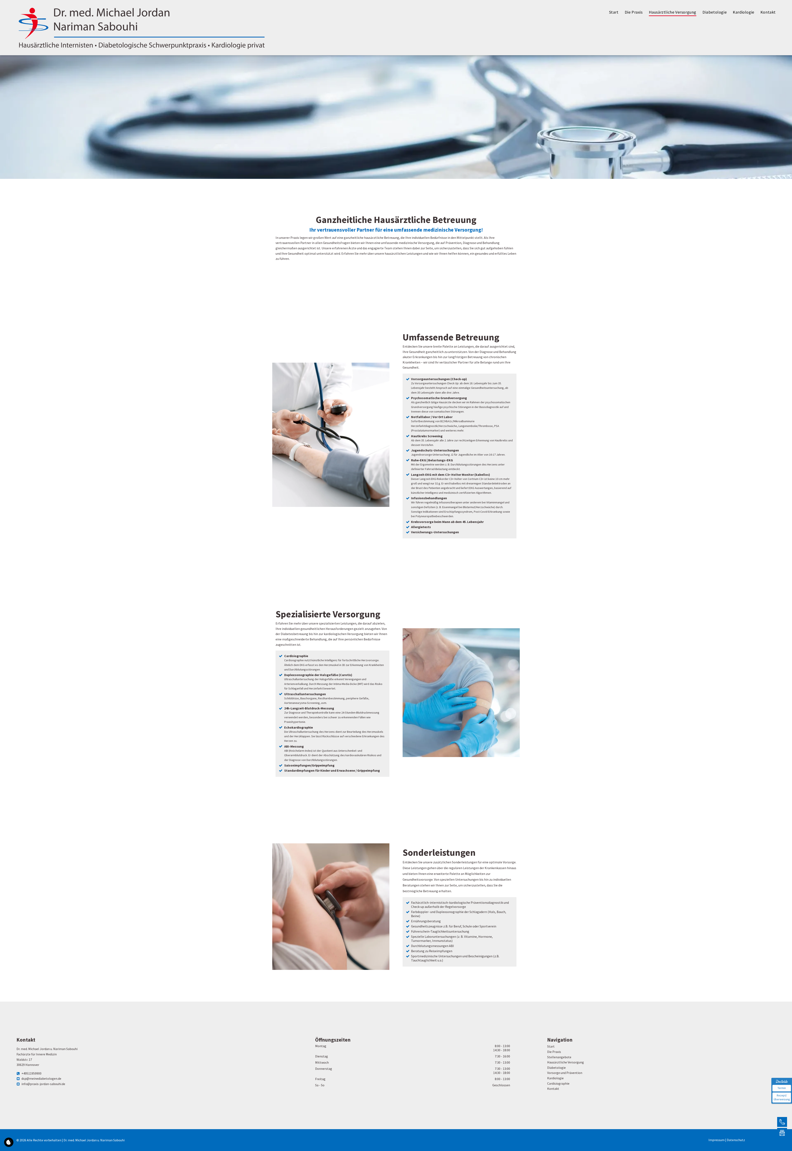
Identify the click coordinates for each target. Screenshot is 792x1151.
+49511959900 (31, 1073)
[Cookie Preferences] (8, 1142)
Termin (782, 1088)
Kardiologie (555, 1078)
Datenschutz (736, 1140)
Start (551, 1046)
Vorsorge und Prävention (564, 1073)
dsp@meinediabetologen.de (41, 1078)
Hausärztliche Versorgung (565, 1062)
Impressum (716, 1140)
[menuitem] (614, 12)
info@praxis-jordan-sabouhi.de (43, 1084)
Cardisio (553, 1083)
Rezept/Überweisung (782, 1097)
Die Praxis (554, 1052)
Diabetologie (556, 1067)
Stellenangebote (559, 1057)
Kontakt (553, 1089)
